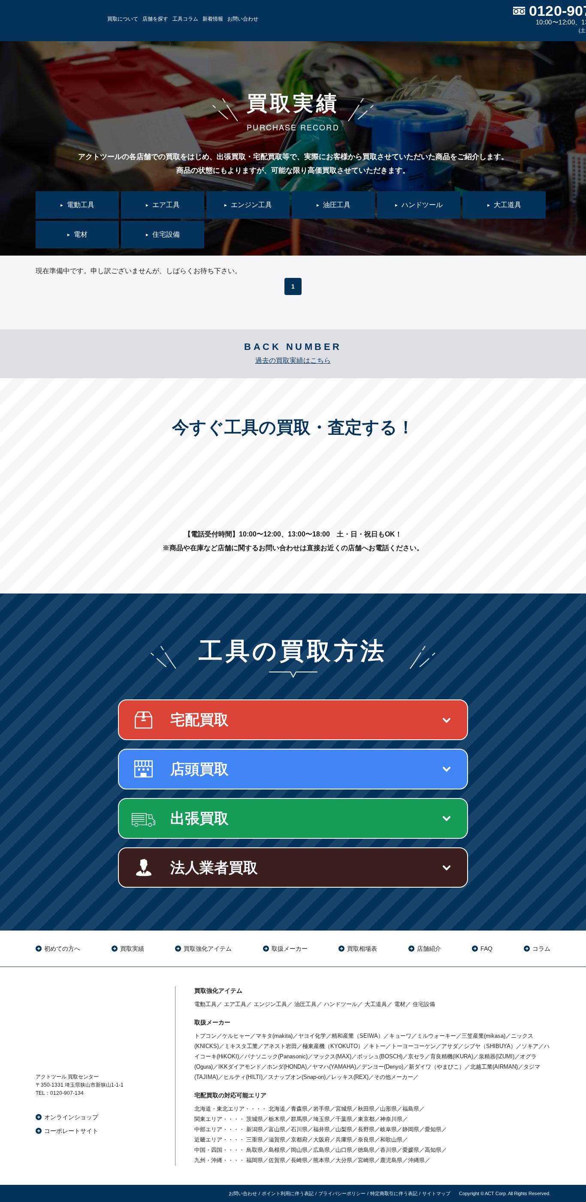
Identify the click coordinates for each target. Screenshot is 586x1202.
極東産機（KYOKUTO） (332, 1046)
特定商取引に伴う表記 (393, 1193)
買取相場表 (362, 948)
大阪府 (321, 1139)
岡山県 (299, 1150)
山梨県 (343, 1129)
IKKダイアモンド (239, 1066)
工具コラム (185, 19)
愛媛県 (410, 1150)
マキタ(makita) (274, 1036)
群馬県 (299, 1119)
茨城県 (254, 1119)
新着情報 (212, 19)
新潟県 (254, 1129)
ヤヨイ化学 (312, 1036)
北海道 (277, 1109)
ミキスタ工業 (241, 1046)
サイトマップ (436, 1193)
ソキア (530, 1046)
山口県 (343, 1150)
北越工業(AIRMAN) (494, 1066)
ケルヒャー (236, 1036)
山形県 (388, 1109)
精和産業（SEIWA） (358, 1036)
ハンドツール (340, 1004)
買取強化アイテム (208, 948)
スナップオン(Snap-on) (297, 1077)
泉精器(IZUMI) (496, 1056)
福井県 (321, 1129)
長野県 (366, 1129)
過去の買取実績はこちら (293, 360)
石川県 (299, 1129)
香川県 (388, 1150)
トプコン (205, 1036)
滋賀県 (277, 1139)
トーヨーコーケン (413, 1046)
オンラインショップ (71, 1117)
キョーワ (400, 1036)
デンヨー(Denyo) (382, 1066)
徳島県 (366, 1150)
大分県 (343, 1160)
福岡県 (254, 1160)
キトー (377, 1046)
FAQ (486, 948)
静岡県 (410, 1129)
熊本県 (321, 1160)
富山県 (277, 1129)
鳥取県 (254, 1150)
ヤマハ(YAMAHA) (334, 1066)
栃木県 (277, 1119)
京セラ (416, 1056)
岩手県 (321, 1109)
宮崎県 (366, 1160)
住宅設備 (424, 1004)
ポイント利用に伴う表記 (288, 1193)
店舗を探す (155, 19)
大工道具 (376, 1004)
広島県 (321, 1150)
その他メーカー (393, 1077)
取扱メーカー (290, 948)
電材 (399, 1004)
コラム (541, 948)
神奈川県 (391, 1119)
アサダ (449, 1046)
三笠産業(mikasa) (483, 1036)
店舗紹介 (429, 948)
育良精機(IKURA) (451, 1056)
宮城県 (343, 1109)
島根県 (277, 1150)
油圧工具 (305, 1004)
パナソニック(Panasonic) (276, 1056)
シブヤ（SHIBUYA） (490, 1046)
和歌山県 (391, 1139)
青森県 (299, 1109)
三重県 (254, 1139)
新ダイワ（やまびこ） (437, 1066)
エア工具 (235, 1004)
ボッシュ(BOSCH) (379, 1056)
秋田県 (366, 1109)
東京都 (366, 1119)
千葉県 (343, 1119)
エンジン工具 (270, 1004)
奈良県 (366, 1139)
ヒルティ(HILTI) (243, 1077)
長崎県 (299, 1160)
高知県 (433, 1150)
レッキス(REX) (350, 1077)
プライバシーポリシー (341, 1193)
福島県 (410, 1109)
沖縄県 (416, 1160)
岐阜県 (388, 1129)
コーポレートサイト (71, 1130)
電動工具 (205, 1004)
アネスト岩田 (280, 1046)
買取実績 (132, 948)
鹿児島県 (391, 1160)
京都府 (299, 1139)
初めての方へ (62, 948)
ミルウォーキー (436, 1036)
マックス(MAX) (332, 1056)
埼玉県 (321, 1119)
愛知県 (433, 1129)
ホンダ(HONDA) (287, 1066)
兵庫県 (343, 1139)
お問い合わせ (242, 19)
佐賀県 (277, 1160)
